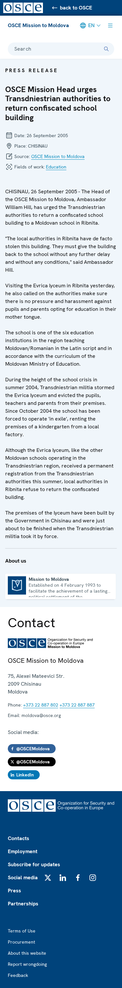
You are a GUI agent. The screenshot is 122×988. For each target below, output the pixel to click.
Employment (22, 851)
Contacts (18, 838)
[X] (48, 878)
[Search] (106, 49)
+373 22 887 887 (77, 705)
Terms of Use (21, 931)
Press (14, 890)
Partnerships (23, 903)
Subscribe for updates (34, 864)
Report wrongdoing (27, 964)
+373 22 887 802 (40, 705)
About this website (27, 953)
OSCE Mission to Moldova (38, 25)
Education (56, 167)
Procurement (21, 942)
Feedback (18, 975)
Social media (23, 877)
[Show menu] (110, 25)
